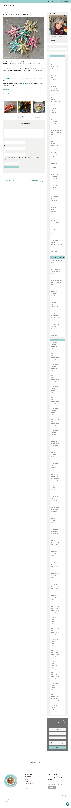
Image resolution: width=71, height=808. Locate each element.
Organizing (53, 198)
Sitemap (4, 801)
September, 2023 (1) (55, 406)
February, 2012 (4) (55, 628)
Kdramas (53, 158)
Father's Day (54, 114)
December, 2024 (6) (55, 379)
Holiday (52, 150)
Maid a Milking (54, 176)
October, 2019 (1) (54, 480)
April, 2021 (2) (54, 452)
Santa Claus (53, 213)
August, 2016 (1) (54, 533)
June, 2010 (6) (54, 665)
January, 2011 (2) (54, 652)
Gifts (52, 136)
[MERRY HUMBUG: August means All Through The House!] (41, 768)
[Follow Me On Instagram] (49, 1)
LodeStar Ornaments (25, 91)
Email (7, 145)
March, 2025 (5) (54, 373)
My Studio (53, 194)
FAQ (26, 778)
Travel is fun (54, 233)
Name (7, 139)
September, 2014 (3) (55, 573)
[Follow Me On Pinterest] (53, 1)
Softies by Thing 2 (55, 224)
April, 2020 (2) (54, 469)
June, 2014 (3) (54, 579)
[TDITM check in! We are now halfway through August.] (19, 768)
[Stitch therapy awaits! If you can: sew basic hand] (30, 768)
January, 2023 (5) (54, 421)
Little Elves (53, 167)
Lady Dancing (54, 163)
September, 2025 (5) (55, 362)
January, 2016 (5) (54, 544)
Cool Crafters (54, 90)
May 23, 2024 (6, 12)
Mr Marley (53, 189)
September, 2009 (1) (55, 681)
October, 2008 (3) (55, 700)
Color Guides (54, 86)
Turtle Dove (54, 328)
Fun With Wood (54, 125)
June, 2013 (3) (54, 601)
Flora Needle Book (55, 117)
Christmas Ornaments (56, 81)
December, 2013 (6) (55, 590)
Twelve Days (53, 242)
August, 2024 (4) (54, 386)
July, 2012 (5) (53, 619)
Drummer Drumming (55, 101)
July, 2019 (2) (53, 485)
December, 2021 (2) (55, 441)
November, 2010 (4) (55, 656)
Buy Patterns (28, 779)
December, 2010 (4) (55, 654)
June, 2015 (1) (53, 557)
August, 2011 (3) (54, 639)
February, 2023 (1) (55, 419)
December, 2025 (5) (55, 357)
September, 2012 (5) (55, 615)
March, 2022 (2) (54, 436)
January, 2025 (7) (54, 377)
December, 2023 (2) (55, 401)
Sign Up (52, 787)
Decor (52, 95)
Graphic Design (54, 147)
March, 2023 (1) (54, 417)
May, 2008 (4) (53, 709)
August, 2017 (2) (54, 513)
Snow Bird (53, 220)
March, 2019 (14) (54, 489)
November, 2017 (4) (55, 507)
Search (65, 48)
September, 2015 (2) (55, 551)
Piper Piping (53, 205)
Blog (52, 70)
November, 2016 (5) (55, 527)
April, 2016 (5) (54, 540)
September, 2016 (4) (55, 531)
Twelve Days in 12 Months (57, 244)
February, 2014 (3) (55, 586)
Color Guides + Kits (29, 781)
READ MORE (52, 40)
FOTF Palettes (54, 121)
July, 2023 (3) (54, 410)
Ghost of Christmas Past (56, 128)
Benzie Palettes (10, 91)
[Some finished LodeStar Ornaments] (7, 93)
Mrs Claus (53, 313)
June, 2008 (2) (54, 707)
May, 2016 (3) (53, 538)
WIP (51, 253)
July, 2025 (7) (53, 366)
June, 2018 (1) (53, 498)
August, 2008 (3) (54, 703)
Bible (52, 68)
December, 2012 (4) (55, 610)
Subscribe (66, 1)
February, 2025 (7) (55, 375)
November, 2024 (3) (55, 381)
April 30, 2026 (21, 117)
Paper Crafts (54, 200)
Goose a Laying (54, 145)
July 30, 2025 (6, 117)
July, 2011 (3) (53, 641)
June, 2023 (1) (54, 412)
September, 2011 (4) (55, 637)
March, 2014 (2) (54, 584)
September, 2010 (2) (55, 659)
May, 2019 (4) (53, 487)
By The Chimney (54, 73)
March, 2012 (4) (54, 626)
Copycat (53, 92)
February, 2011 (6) (55, 650)
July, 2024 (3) (54, 388)
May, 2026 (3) (53, 348)
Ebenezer (53, 106)
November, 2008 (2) (55, 698)
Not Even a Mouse (55, 196)
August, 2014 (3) (54, 575)
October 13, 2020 (36, 117)
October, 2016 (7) (54, 529)
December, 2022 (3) (55, 423)
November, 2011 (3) (55, 634)
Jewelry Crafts (54, 152)
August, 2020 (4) (54, 463)
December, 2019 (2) (55, 476)
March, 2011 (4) (54, 648)
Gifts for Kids (54, 139)
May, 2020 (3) (53, 467)
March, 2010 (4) (54, 670)
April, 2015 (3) (54, 560)
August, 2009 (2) (54, 683)
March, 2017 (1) (54, 520)
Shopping (53, 218)
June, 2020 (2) (54, 465)
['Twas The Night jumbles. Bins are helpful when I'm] (8, 768)
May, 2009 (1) (53, 689)
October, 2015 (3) (54, 549)
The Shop (53, 229)
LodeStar (11, 61)
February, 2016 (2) (55, 542)
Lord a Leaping (54, 174)
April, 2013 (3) (54, 604)
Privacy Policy (10, 801)
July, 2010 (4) (53, 663)
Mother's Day (54, 187)
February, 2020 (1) (55, 472)
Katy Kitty (53, 156)
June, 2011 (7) (53, 643)
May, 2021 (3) (53, 450)
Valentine (53, 246)
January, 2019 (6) (54, 491)
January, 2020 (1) (54, 474)
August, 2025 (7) (54, 364)
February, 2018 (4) (55, 502)
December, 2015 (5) (55, 546)
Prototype (53, 207)
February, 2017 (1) (55, 522)
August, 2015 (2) (54, 553)
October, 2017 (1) (54, 509)
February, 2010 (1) (55, 672)
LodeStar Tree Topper (56, 172)
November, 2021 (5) (55, 443)
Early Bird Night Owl (56, 103)
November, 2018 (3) (55, 494)
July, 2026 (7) (54, 344)
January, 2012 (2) (54, 630)
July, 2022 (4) (54, 432)
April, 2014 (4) (54, 582)
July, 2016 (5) (53, 535)
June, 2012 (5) (54, 621)
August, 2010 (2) (54, 661)
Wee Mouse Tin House (56, 333)
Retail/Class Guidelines (30, 785)
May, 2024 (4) (53, 392)
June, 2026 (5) (54, 346)
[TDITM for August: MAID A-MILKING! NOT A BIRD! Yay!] (52, 768)
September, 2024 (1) (55, 384)
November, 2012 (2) (55, 612)
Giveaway (53, 141)
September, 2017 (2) (55, 511)
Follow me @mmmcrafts (36, 762)
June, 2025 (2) (54, 368)
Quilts (52, 209)
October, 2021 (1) (54, 445)
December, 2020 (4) (55, 458)
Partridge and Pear (55, 202)
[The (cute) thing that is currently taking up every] (63, 768)
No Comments (6, 89)
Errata (52, 110)
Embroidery (53, 108)
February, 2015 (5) (55, 564)
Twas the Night (54, 240)
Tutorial (53, 238)
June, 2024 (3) (54, 390)
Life (52, 165)
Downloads (53, 99)
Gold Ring (53, 143)
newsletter (7, 78)
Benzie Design (22, 83)
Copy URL (13, 93)
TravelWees (53, 235)
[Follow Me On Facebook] (51, 1)
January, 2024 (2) (54, 399)
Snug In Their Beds (55, 222)
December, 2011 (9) (55, 632)
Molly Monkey (54, 185)
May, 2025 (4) (53, 370)
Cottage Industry (29, 786)
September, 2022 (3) (55, 428)
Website (6, 151)
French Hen (53, 123)
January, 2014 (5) (54, 588)
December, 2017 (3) (55, 505)
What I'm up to (54, 251)
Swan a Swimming (55, 227)
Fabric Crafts (54, 112)
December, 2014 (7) (55, 568)
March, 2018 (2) (54, 500)
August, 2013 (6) (54, 597)
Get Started (28, 776)
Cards (52, 77)
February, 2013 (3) (55, 606)
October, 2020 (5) (55, 461)
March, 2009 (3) (54, 692)
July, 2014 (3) (53, 577)
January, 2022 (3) (54, 439)
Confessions (54, 88)
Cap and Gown (54, 75)
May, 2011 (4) (53, 645)
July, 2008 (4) (54, 705)
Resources (53, 211)
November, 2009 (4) (55, 678)
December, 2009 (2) (55, 676)
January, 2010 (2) (54, 674)
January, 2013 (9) (54, 608)
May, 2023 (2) (53, 414)
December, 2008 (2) (55, 696)
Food (52, 119)
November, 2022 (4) (55, 425)
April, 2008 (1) (54, 711)
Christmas (53, 79)
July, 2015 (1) (53, 555)
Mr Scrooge (53, 191)
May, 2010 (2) (53, 667)
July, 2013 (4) (53, 599)
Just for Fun (54, 154)
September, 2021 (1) (55, 447)
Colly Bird (53, 84)
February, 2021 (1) (55, 456)
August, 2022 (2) (54, 430)
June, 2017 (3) (54, 516)
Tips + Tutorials (29, 783)
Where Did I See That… (55, 47)
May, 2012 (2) (53, 623)
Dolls (52, 97)
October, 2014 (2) (55, 571)
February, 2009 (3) (55, 694)
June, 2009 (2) (54, 687)
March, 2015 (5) (54, 562)
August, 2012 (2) (54, 617)
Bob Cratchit (54, 262)
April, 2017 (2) (54, 518)
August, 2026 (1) (54, 342)
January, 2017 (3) (54, 524)
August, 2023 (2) (54, 408)
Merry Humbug (54, 178)
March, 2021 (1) (54, 454)
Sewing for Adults (55, 216)
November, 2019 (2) (55, 478)
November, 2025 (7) (55, 359)
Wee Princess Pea (55, 249)
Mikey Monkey (54, 180)
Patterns (33, 91)
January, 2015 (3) (54, 566)
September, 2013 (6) (55, 595)
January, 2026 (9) (54, 355)
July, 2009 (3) (54, 685)
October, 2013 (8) (55, 593)
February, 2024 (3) (55, 397)
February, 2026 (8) (55, 353)
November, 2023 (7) (55, 403)
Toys (52, 231)
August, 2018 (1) (54, 496)
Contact (60, 1)
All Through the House (56, 59)
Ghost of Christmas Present (57, 130)
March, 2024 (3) (54, 395)
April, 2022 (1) (54, 434)
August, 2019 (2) (54, 483)
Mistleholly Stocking (56, 183)
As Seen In (53, 62)
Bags (52, 64)
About (56, 1)
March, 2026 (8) (54, 351)
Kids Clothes (54, 161)
